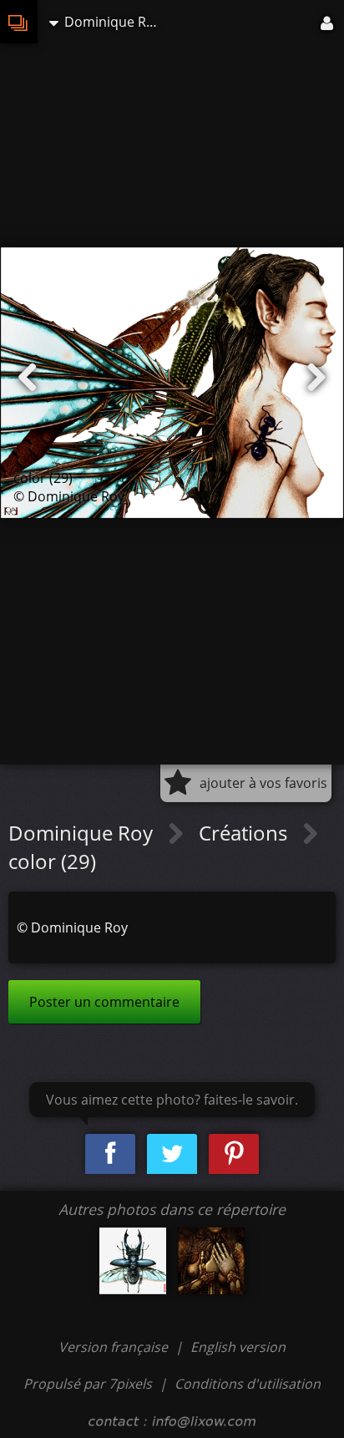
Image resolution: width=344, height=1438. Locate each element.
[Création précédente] (27, 377)
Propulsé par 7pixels (87, 1383)
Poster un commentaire (104, 1002)
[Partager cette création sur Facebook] (110, 1154)
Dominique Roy (83, 832)
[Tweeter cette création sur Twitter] (172, 1154)
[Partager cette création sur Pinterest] (234, 1154)
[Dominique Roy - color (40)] (132, 1260)
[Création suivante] (316, 377)
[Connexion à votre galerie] (328, 21)
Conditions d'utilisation (248, 1383)
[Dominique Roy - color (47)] (211, 1260)
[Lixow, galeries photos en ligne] (19, 21)
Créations (245, 832)
